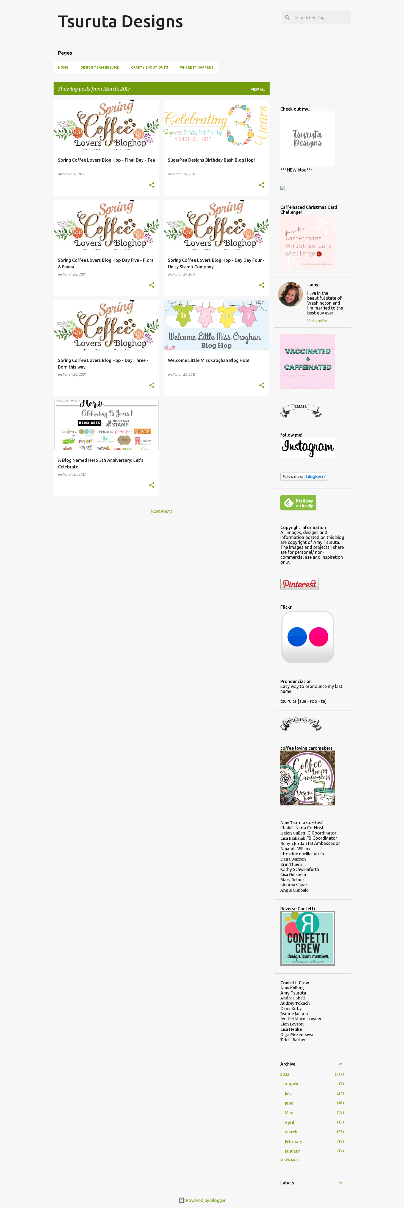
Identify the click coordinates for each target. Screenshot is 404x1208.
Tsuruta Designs (120, 20)
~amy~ (314, 284)
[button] (151, 185)
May (289, 1112)
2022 (284, 1074)
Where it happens (196, 67)
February (293, 1141)
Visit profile (317, 321)
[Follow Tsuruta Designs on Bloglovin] (304, 479)
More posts (161, 511)
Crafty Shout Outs (149, 67)
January (292, 1151)
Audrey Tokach (295, 1003)
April (289, 1122)
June (289, 1103)
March (291, 1132)
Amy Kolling (292, 987)
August (291, 1083)
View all (258, 89)
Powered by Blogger (205, 1200)
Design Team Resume (100, 67)
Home (63, 67)
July (288, 1093)
